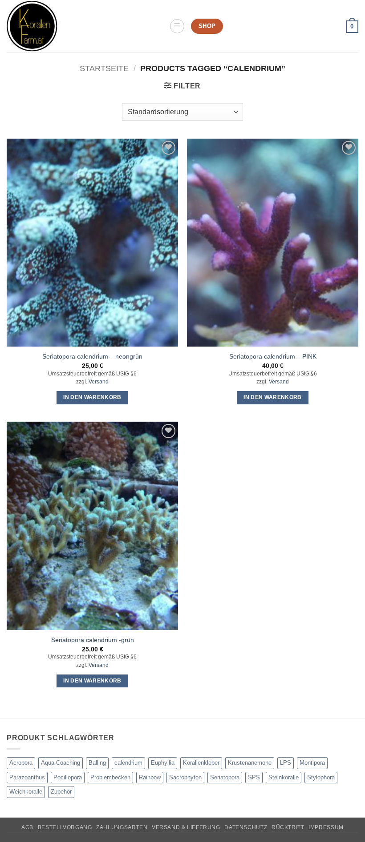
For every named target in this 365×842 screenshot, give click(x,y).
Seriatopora (224, 777)
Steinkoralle (283, 777)
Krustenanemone (250, 762)
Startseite (104, 68)
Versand (99, 381)
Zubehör (61, 791)
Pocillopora (67, 777)
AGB (27, 827)
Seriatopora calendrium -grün (92, 639)
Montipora (312, 762)
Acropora (20, 762)
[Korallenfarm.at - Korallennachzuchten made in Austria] (84, 26)
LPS (285, 762)
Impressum (326, 827)
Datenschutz (245, 827)
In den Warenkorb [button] (92, 397)
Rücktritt (288, 827)
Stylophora (321, 777)
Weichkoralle (25, 791)
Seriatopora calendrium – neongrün (92, 356)
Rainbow (150, 777)
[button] (177, 26)
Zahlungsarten (121, 827)
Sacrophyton (185, 777)
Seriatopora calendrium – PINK (272, 356)
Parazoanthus (27, 777)
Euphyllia (162, 762)
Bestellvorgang (65, 827)
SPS (254, 777)
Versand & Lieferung (186, 827)
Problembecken (110, 777)
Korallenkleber (201, 762)
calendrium (128, 762)
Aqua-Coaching (60, 762)
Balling (97, 762)
